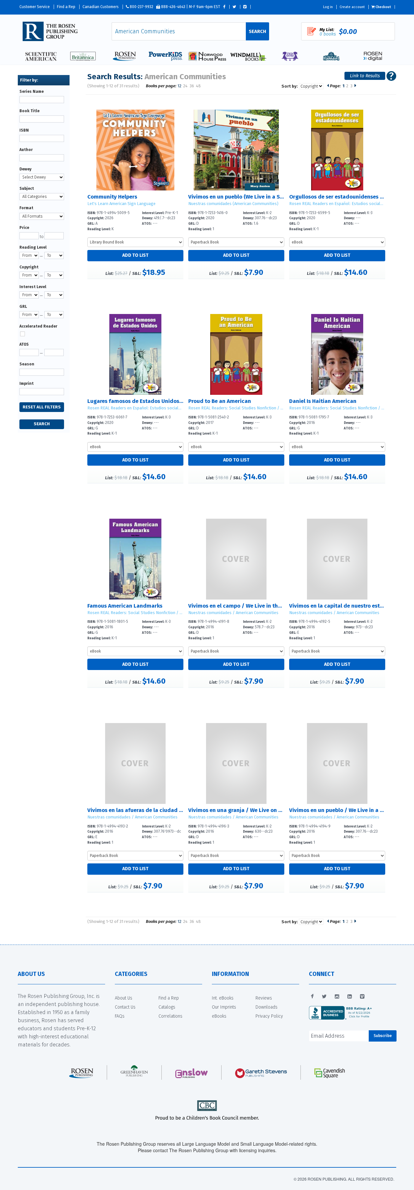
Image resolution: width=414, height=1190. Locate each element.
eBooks (219, 1016)
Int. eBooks (223, 998)
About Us (123, 998)
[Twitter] (324, 996)
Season (26, 364)
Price (24, 227)
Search (257, 31)
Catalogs (166, 1007)
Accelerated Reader (38, 326)
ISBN (24, 130)
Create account (352, 7)
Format (26, 208)
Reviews (264, 998)
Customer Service (34, 7)
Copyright (28, 267)
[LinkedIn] (349, 996)
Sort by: (289, 86)
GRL (23, 306)
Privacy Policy (269, 1016)
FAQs (120, 1016)
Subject (26, 188)
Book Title (29, 111)
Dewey (25, 169)
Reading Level (33, 247)
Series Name (31, 91)
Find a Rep (66, 7)
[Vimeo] (362, 996)
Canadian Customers (100, 7)
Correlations (170, 1016)
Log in (328, 7)
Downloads (267, 1007)
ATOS (24, 344)
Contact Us (125, 1007)
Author (26, 149)
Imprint (26, 383)
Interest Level (32, 287)
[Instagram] (337, 996)
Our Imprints (224, 1007)
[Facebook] (312, 996)
